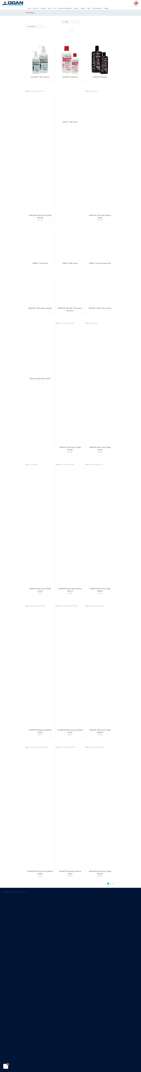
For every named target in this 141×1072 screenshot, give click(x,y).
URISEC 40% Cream (70, 357)
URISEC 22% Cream (40, 357)
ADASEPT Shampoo (70, 77)
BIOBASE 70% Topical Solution (40, 495)
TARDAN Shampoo (100, 77)
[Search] (110, 8)
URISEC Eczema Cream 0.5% (100, 357)
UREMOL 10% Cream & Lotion (99, 495)
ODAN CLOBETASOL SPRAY (40, 634)
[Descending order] (78, 22)
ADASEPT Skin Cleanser (40, 77)
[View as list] (72, 30)
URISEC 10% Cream (70, 215)
